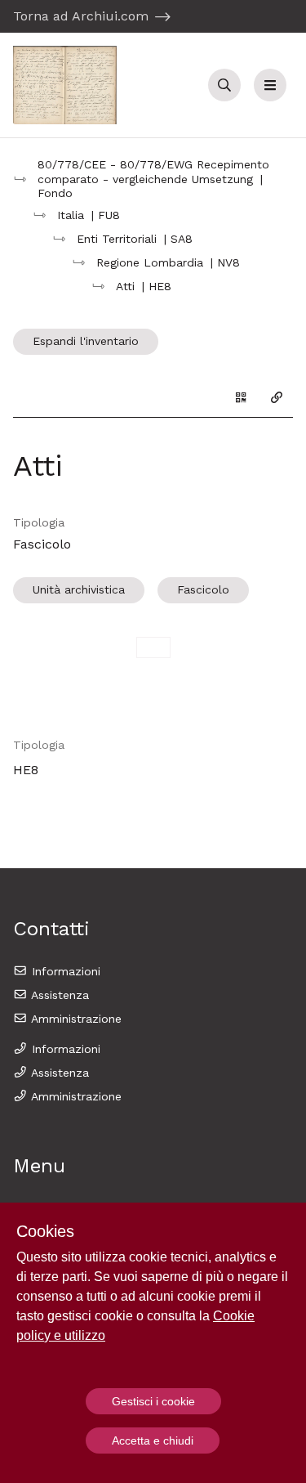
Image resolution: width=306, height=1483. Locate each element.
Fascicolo (203, 589)
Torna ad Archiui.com (81, 16)
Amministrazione (75, 1018)
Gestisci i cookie (153, 1401)
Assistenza (58, 994)
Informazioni (64, 971)
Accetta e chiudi (152, 1440)
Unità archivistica (79, 589)
